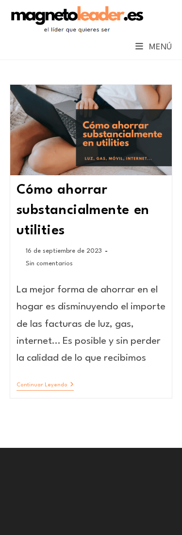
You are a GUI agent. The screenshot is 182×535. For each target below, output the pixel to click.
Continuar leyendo (45, 386)
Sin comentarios (49, 263)
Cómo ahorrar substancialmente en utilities (83, 210)
